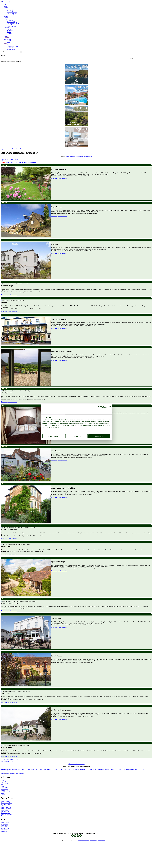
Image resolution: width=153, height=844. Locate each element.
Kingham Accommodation (27, 769)
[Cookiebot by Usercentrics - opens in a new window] (100, 407)
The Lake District (5, 811)
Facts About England (12, 46)
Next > (16, 159)
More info (54, 178)
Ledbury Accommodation (130, 769)
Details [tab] (76, 412)
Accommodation (8, 39)
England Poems (11, 49)
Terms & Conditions (83, 840)
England (3, 148)
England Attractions (6, 807)
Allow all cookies (99, 436)
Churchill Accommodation (116, 769)
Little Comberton (19, 148)
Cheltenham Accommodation (102, 769)
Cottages (9, 40)
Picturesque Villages (12, 22)
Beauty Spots (10, 30)
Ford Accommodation (40, 769)
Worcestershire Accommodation (84, 156)
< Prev (2, 159)
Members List (4, 789)
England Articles (11, 45)
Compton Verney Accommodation (70, 769)
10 (13, 159)
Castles (9, 32)
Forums (2, 793)
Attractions (6, 27)
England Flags (4, 829)
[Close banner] (110, 406)
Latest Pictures (10, 9)
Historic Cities (10, 24)
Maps (5, 19)
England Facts (4, 824)
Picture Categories (5, 813)
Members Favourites (12, 12)
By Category (10, 10)
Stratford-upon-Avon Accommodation (10, 769)
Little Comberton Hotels (7, 160)
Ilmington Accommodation (53, 769)
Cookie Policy (101, 840)
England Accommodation (7, 781)
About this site (4, 783)
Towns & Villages (8, 20)
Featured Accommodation (29, 162)
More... (9, 34)
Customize (76, 436)
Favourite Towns (11, 26)
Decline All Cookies (53, 436)
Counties (6, 36)
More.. (5, 43)
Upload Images (4, 787)
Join (2, 784)
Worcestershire (10, 148)
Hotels (8, 42)
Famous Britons (5, 828)
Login (2, 786)
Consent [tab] (52, 412)
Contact (3, 794)
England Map (4, 831)
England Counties (5, 801)
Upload (6, 16)
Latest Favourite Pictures (7, 792)
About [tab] (100, 412)
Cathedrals (9, 33)
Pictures (6, 7)
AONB (9, 29)
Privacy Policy (93, 840)
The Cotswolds (4, 810)
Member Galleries (11, 14)
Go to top (3, 837)
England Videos (11, 47)
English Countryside (6, 808)
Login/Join (6, 37)
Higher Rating (17, 162)
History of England (5, 827)
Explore (6, 17)
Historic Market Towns (13, 23)
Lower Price (9, 162)
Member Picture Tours (6, 814)
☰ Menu (6, 4)
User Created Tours (12, 13)
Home (5, 6)
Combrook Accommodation (87, 769)
